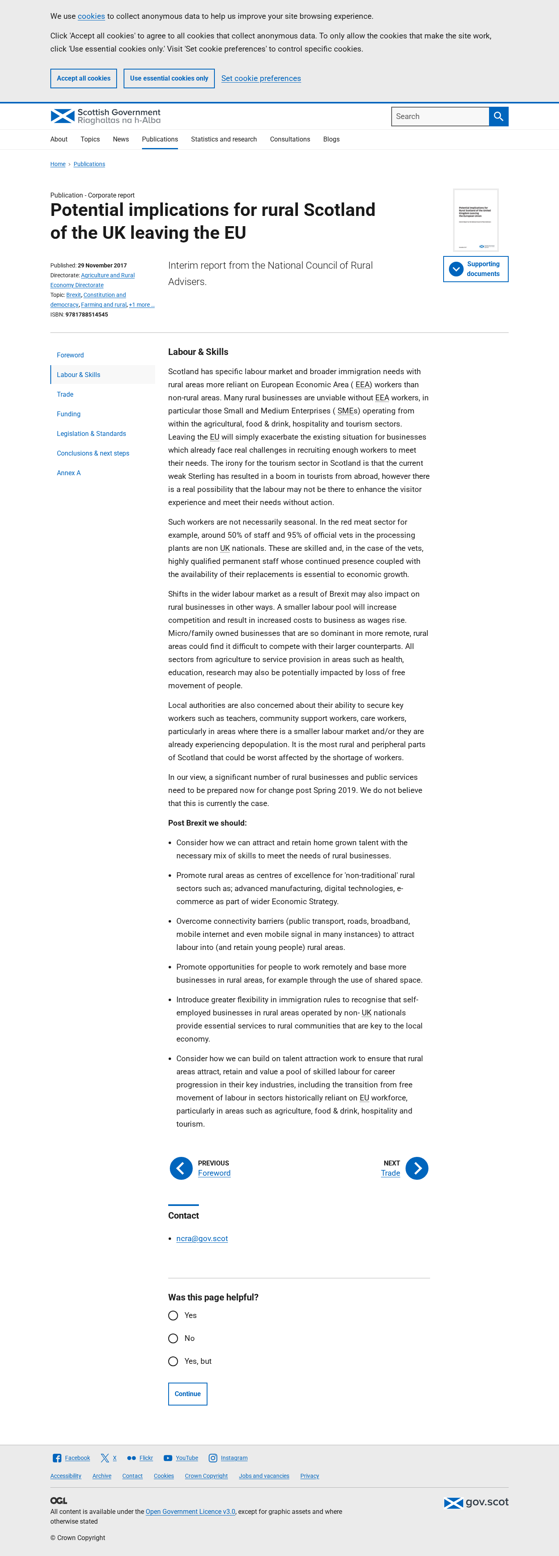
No (190, 1338)
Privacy (309, 1476)
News (121, 139)
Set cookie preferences (261, 78)
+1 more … (142, 304)
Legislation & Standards (91, 434)
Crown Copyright (206, 1476)
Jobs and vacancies (264, 1476)
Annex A (69, 473)
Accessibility (65, 1476)
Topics (90, 139)
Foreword (70, 355)
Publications (160, 139)
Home (57, 164)
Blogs (331, 139)
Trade (65, 394)
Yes (191, 1315)
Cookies (164, 1476)
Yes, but (198, 1361)
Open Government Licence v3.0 (190, 1512)
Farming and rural (103, 304)
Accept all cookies (83, 78)
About (59, 139)
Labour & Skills (78, 375)
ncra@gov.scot (202, 1238)
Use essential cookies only (169, 78)
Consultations (290, 139)
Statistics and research (224, 139)
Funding (69, 414)
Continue (188, 1394)
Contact (132, 1476)
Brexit (73, 295)
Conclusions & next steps (93, 453)
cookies (91, 16)
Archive (101, 1476)
